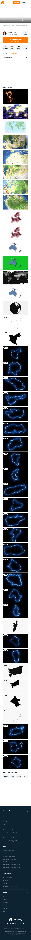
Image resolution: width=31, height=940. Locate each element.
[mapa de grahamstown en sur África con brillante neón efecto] (15, 353)
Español (5, 900)
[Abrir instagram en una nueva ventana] (9, 924)
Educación (5, 826)
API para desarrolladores (9, 829)
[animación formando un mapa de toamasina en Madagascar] (15, 625)
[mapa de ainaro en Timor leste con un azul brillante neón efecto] (15, 474)
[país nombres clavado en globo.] (15, 141)
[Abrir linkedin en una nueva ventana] (12, 924)
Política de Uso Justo (15, 936)
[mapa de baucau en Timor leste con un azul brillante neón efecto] (15, 428)
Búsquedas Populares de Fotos (11, 864)
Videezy (5, 820)
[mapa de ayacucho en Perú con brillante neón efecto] (15, 610)
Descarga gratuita (15, 40)
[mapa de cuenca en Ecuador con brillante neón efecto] (15, 731)
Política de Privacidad (20, 935)
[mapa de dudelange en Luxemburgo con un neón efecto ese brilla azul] (15, 368)
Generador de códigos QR (10, 840)
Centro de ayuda (7, 879)
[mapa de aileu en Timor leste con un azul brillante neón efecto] (15, 443)
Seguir (25, 34)
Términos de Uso (9, 935)
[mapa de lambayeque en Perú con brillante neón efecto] (15, 640)
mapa (19, 775)
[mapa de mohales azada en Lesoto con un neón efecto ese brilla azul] (15, 398)
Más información (8, 56)
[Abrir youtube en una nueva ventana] (22, 924)
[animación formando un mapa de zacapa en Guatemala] (15, 670)
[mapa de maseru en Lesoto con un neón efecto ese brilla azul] (15, 580)
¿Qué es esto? (15, 53)
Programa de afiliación (9, 856)
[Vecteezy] (2, 2)
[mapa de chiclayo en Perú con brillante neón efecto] (15, 761)
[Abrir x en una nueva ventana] (20, 924)
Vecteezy (5, 817)
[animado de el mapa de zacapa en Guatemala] (15, 685)
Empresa (5, 823)
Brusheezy (5, 814)
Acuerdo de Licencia (8, 850)
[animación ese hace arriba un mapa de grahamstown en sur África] (15, 338)
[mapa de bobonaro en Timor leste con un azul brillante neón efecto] (15, 595)
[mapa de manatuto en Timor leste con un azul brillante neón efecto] (15, 459)
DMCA (4, 853)
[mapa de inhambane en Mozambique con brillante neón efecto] (15, 655)
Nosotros (5, 885)
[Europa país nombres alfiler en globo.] (15, 186)
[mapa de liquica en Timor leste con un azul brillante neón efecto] (15, 489)
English (5, 897)
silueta (6, 775)
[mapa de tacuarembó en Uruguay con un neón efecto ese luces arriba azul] (15, 504)
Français (5, 909)
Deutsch (5, 906)
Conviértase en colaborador (10, 888)
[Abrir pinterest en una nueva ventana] (15, 924)
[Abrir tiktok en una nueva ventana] (17, 924)
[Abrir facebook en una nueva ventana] (7, 924)
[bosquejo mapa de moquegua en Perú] (15, 716)
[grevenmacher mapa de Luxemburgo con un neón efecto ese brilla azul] (15, 534)
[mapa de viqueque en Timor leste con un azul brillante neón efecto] (15, 519)
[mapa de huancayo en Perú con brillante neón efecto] (15, 746)
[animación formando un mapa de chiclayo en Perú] (15, 701)
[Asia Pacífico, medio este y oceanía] (15, 171)
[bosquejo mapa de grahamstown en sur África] (15, 322)
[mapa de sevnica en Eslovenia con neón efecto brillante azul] (15, 413)
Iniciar (23, 2)
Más (4, 912)
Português (5, 903)
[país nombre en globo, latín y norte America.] (15, 201)
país (12, 775)
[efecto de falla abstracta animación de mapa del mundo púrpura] (15, 111)
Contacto (5, 882)
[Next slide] (24, 776)
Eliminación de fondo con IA (10, 837)
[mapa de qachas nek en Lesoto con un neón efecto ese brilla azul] (15, 564)
